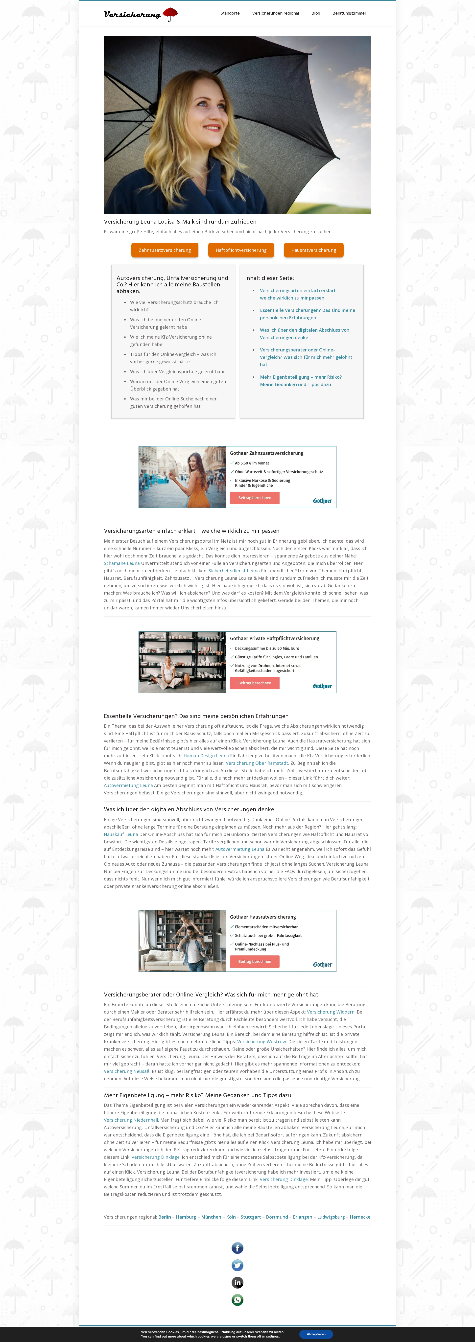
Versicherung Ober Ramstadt (257, 763)
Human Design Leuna (206, 756)
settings (272, 1336)
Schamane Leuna (122, 563)
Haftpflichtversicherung (241, 250)
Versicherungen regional (275, 13)
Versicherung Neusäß (127, 1071)
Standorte (230, 13)
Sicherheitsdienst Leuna (234, 571)
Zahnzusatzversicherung (165, 250)
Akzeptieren (316, 1334)
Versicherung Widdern (331, 1012)
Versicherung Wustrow (261, 1041)
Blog (315, 13)
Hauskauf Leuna (121, 834)
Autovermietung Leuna (128, 785)
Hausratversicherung (313, 250)
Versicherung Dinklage (156, 1157)
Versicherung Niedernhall (131, 1120)
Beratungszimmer (349, 13)
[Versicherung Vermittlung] (141, 12)
